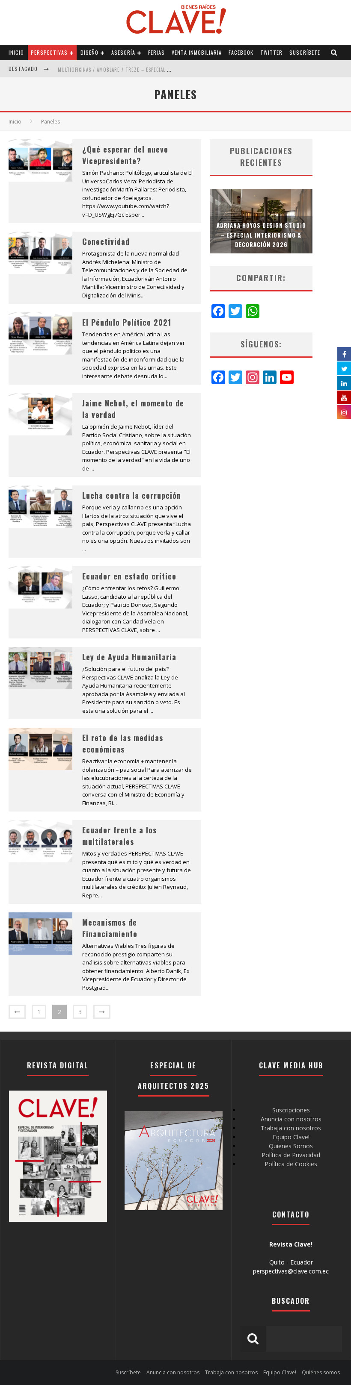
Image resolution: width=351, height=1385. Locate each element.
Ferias (156, 52)
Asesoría (123, 52)
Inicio (16, 52)
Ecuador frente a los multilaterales (119, 835)
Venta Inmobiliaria (197, 52)
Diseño (89, 52)
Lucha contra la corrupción (131, 495)
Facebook (241, 52)
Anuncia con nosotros (291, 1119)
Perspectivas (49, 52)
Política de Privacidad (291, 1155)
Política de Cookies (291, 1164)
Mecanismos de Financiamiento (109, 928)
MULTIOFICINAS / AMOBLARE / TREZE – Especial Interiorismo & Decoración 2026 (152, 69)
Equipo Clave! (291, 1137)
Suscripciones (291, 1110)
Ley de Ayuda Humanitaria (129, 656)
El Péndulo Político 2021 (126, 322)
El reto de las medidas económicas (122, 743)
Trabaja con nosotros (291, 1128)
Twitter (271, 52)
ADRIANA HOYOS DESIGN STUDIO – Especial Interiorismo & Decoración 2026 (261, 234)
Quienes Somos (291, 1146)
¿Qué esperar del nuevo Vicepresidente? (125, 155)
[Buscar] (334, 52)
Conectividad (106, 241)
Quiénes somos (321, 1372)
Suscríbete (304, 52)
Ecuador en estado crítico (129, 576)
